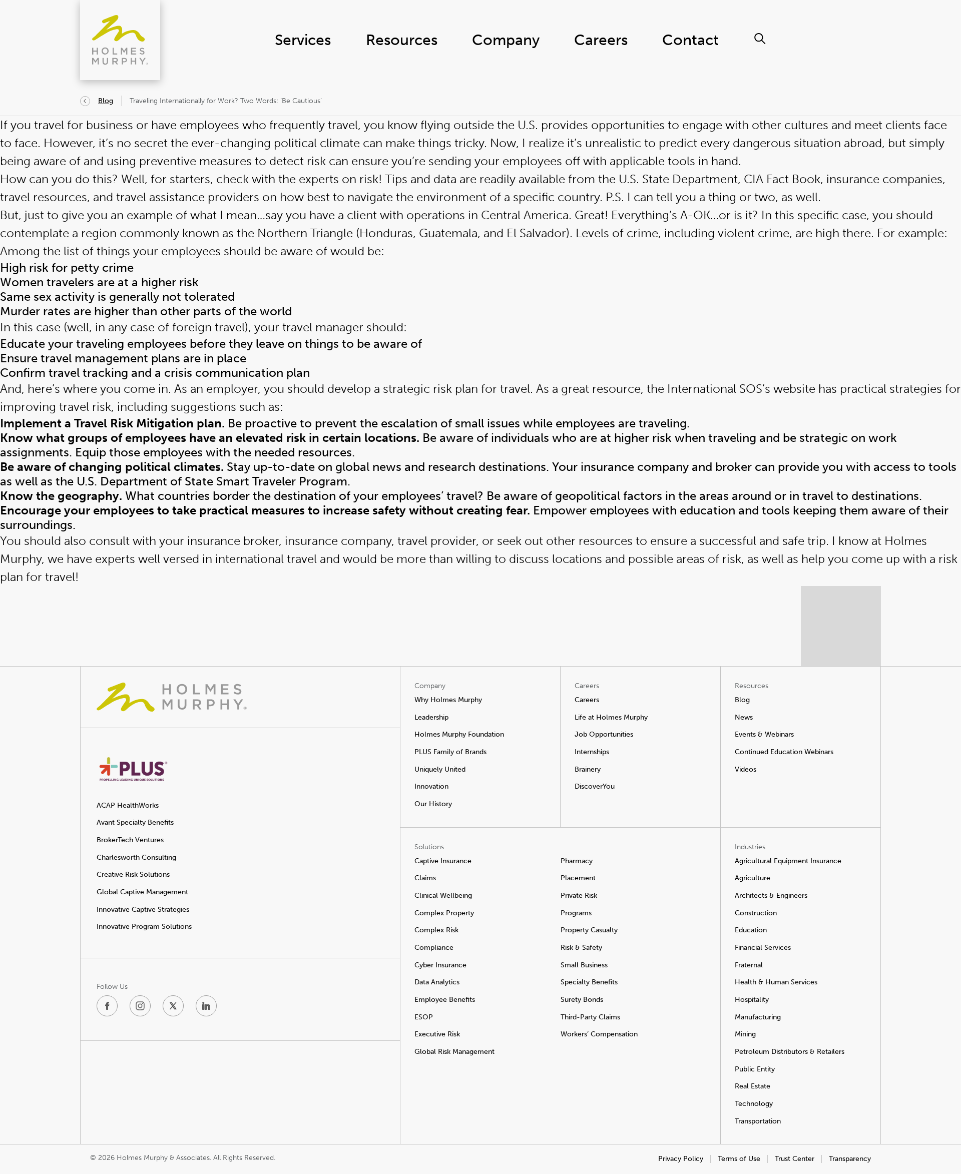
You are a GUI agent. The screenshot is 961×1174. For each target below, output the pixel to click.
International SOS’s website (741, 388)
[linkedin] (206, 1005)
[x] (173, 1005)
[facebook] (107, 1005)
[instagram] (140, 1005)
